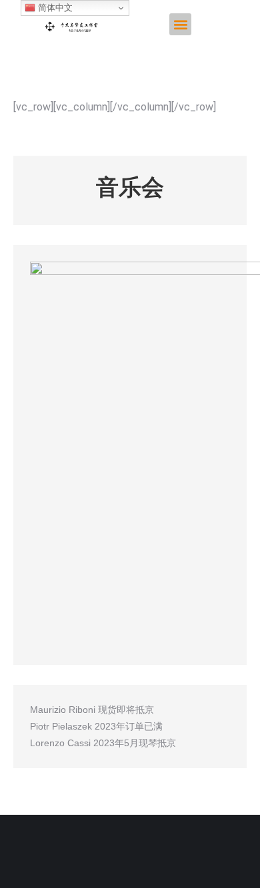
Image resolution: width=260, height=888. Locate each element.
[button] (180, 24)
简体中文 (54, 8)
